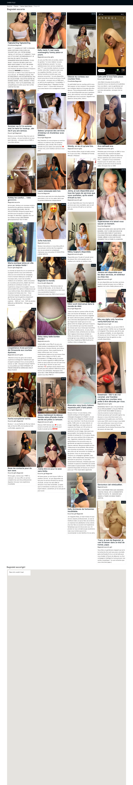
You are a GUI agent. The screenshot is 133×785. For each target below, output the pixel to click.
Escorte (9, 6)
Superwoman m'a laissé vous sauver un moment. (111, 222)
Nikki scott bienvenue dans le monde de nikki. (81, 305)
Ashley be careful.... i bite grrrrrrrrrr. (19, 199)
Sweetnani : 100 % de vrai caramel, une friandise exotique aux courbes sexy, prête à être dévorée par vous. (111, 398)
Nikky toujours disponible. (79, 252)
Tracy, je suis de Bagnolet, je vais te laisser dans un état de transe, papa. (111, 542)
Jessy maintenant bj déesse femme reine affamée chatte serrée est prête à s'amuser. (50, 417)
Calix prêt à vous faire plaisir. (111, 77)
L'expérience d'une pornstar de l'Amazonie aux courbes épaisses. (20, 350)
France (16, 6)
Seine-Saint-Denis (26, 6)
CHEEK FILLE (11, 2)
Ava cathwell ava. (106, 146)
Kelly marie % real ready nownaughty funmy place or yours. (50, 52)
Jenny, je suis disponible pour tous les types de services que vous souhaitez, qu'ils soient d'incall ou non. (81, 194)
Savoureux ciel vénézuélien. (110, 484)
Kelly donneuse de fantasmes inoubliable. (81, 510)
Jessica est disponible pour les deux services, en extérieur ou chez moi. (111, 274)
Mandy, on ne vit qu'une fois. (81, 146)
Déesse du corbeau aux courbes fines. (78, 78)
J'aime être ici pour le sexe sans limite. (50, 470)
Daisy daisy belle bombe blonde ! (49, 337)
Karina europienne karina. (19, 418)
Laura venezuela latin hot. (49, 191)
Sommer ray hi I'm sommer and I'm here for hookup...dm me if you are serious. (21, 128)
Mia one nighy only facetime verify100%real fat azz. (110, 320)
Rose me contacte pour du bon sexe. (20, 469)
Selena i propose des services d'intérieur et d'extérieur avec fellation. (51, 132)
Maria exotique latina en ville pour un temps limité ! (20, 264)
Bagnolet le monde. (46, 280)
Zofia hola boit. (44, 240)
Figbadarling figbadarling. (19, 43)
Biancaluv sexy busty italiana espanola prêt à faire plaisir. (81, 406)
